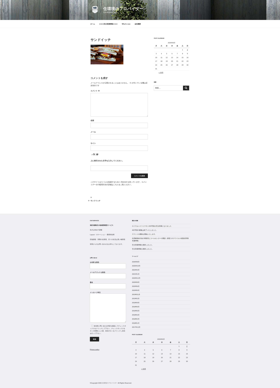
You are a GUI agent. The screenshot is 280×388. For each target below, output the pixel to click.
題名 (91, 282)
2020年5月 (135, 290)
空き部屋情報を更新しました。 (142, 245)
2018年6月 (135, 307)
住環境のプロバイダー (123, 8)
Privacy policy (94, 349)
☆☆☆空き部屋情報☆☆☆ (108, 24)
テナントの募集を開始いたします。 (144, 234)
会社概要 (138, 24)
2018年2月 (135, 319)
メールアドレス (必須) (97, 272)
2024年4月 (135, 270)
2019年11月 (136, 294)
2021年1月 (135, 274)
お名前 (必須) (94, 262)
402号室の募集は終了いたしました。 (145, 230)
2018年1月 (135, 323)
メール (93, 132)
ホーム (92, 24)
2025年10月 (136, 266)
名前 (92, 120)
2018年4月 (135, 315)
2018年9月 (135, 303)
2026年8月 (135, 262)
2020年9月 (135, 282)
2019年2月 (135, 298)
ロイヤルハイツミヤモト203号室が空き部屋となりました (151, 226)
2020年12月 (136, 278)
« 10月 (161, 72)
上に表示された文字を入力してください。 (107, 161)
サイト (93, 143)
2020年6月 (135, 286)
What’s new (126, 24)
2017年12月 (136, 327)
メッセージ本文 (95, 292)
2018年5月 (135, 311)
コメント (95, 91)
